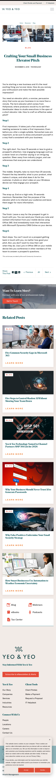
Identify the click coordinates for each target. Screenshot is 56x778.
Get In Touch (12, 301)
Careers (5, 728)
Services (6, 698)
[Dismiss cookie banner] (49, 740)
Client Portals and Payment (32, 3)
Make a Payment (32, 694)
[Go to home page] (28, 9)
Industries (6, 702)
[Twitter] (16, 272)
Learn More (14, 363)
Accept (26, 770)
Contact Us (7, 733)
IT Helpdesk (50, 3)
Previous (29, 272)
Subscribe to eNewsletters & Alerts (20, 674)
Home (21, 23)
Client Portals (31, 690)
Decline (42, 770)
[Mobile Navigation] (52, 9)
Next (47, 272)
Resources (28, 23)
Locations (6, 724)
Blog (34, 23)
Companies (7, 694)
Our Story (6, 690)
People (5, 720)
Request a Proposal (34, 698)
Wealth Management (10, 774)
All (39, 272)
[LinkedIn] (19, 272)
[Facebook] (13, 272)
